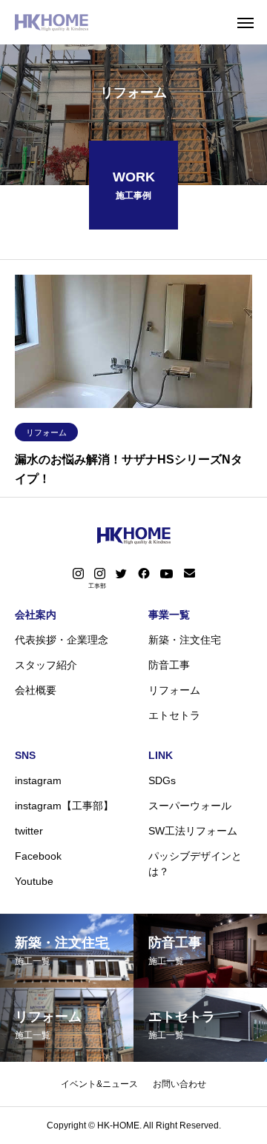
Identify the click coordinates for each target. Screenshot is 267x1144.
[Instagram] (78, 573)
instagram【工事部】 (64, 806)
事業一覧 (169, 614)
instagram (38, 780)
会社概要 (35, 690)
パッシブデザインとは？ (195, 863)
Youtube (34, 881)
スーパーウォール (189, 806)
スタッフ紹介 (46, 665)
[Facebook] (144, 573)
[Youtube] (167, 573)
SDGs (162, 780)
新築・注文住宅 (184, 640)
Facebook (38, 856)
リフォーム (46, 432)
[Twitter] (122, 573)
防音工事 (169, 665)
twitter (29, 831)
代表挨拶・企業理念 (61, 640)
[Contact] (189, 573)
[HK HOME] (51, 22)
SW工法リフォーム (192, 831)
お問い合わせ (179, 1084)
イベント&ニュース (99, 1084)
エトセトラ (174, 715)
